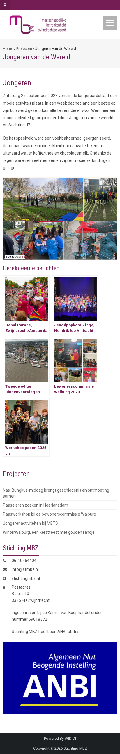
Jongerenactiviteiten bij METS (30, 523)
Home (8, 48)
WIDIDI (70, 738)
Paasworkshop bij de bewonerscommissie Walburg (49, 514)
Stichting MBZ (75, 748)
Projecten (24, 48)
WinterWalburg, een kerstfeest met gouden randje (49, 532)
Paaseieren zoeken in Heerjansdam (35, 505)
